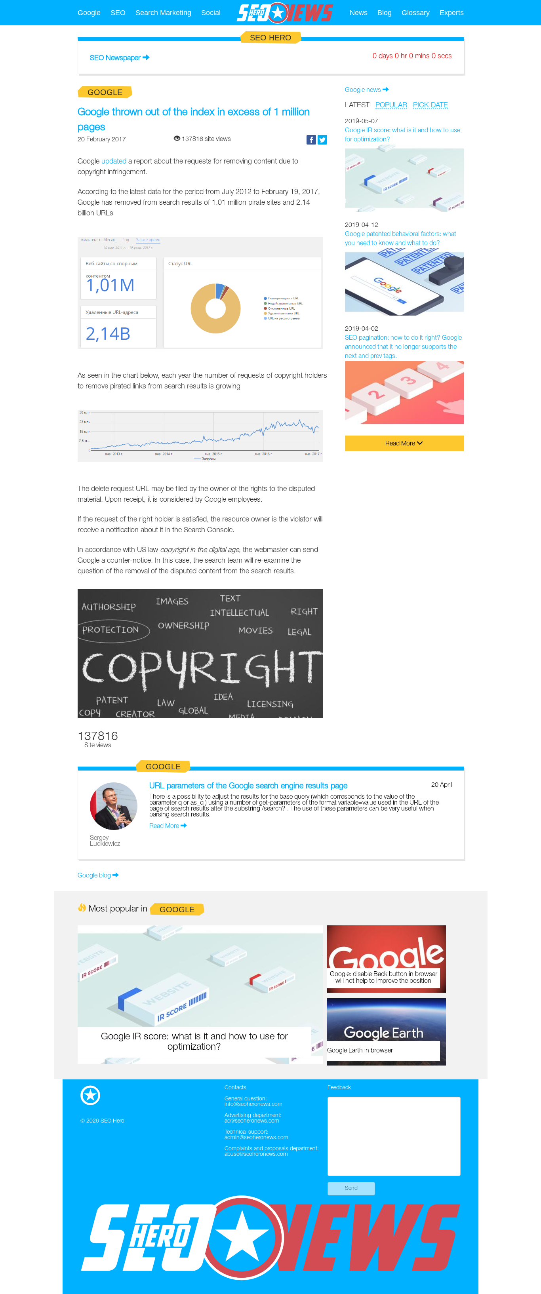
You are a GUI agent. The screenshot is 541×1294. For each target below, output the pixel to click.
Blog (384, 13)
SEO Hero (112, 1121)
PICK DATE (430, 105)
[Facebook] (311, 140)
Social (211, 13)
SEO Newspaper (115, 58)
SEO (118, 13)
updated (113, 161)
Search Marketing (163, 13)
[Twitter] (322, 140)
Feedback (339, 1087)
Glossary (416, 13)
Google (89, 13)
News (359, 13)
